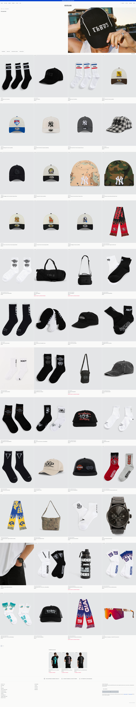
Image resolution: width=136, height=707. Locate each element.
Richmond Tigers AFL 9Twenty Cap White (40, 196)
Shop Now (5, 3)
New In (2, 3)
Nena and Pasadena (71, 292)
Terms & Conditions (4, 696)
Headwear (3, 51)
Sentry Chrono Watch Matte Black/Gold (6, 587)
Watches (8, 51)
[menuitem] (2, 3)
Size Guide (2, 685)
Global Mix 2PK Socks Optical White (73, 538)
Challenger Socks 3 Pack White (72, 99)
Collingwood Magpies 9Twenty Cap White (74, 244)
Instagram (36, 684)
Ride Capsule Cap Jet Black (72, 441)
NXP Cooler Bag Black (71, 293)
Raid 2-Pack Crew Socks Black (5, 343)
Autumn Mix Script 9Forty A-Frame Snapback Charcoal (75, 147)
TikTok (36, 685)
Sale (20, 3)
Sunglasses (22, 51)
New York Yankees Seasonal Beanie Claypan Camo (75, 196)
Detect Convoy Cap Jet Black (72, 343)
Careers (2, 693)
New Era (2, 146)
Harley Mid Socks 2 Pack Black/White (6, 441)
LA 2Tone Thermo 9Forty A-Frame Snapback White (41, 244)
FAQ (1, 686)
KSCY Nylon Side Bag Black (72, 391)
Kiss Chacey (36, 98)
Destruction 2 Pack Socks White (5, 391)
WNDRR (2, 98)
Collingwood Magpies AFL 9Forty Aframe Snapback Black (9, 196)
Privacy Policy (3, 697)
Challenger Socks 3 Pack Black (5, 99)
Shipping (2, 688)
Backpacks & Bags (15, 51)
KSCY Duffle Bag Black (37, 293)
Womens (13, 3)
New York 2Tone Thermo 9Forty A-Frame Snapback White (9, 244)
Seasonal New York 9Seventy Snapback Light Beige (41, 147)
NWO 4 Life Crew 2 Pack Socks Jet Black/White (40, 441)
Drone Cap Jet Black (37, 99)
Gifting (17, 3)
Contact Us (3, 684)
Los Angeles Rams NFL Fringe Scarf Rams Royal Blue (8, 538)
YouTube (36, 688)
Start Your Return (4, 689)
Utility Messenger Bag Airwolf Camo (39, 538)
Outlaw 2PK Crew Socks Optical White (6, 293)
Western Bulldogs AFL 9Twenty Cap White (7, 147)
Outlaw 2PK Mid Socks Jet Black (38, 391)
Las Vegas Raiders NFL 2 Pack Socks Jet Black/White (41, 587)
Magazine (36, 689)
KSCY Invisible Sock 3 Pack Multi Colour (39, 343)
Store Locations (3, 692)
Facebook (36, 686)
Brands (9, 3)
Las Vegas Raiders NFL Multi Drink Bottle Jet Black (75, 587)
